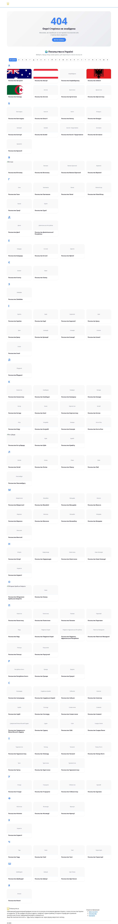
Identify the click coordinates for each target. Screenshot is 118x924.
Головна (99, 923)
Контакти (92, 915)
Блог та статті (93, 912)
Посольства (92, 914)
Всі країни (13, 60)
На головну (60, 40)
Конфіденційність (106, 923)
